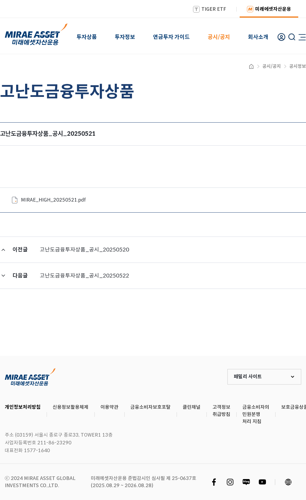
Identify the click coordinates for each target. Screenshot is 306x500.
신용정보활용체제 (70, 407)
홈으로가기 (251, 66)
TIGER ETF (213, 9)
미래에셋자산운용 (273, 9)
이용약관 (109, 407)
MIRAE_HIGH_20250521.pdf (53, 200)
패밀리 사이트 (248, 377)
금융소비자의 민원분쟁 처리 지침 (255, 414)
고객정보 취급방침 (221, 410)
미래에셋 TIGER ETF (30, 377)
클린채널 (192, 407)
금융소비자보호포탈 (150, 407)
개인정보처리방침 (23, 407)
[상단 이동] (276, 334)
